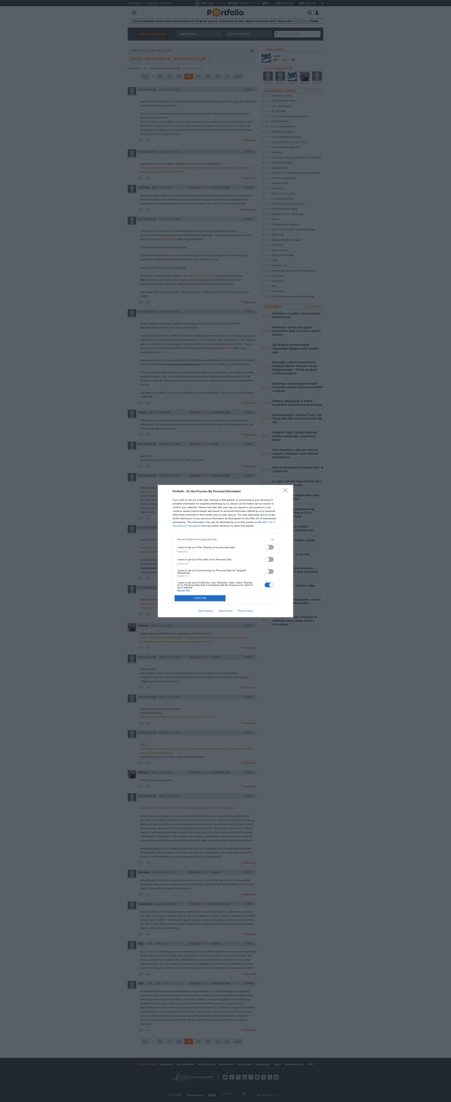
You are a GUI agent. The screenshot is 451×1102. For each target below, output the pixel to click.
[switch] (269, 547)
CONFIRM (200, 598)
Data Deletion (205, 610)
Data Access (225, 610)
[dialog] (225, 551)
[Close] (286, 491)
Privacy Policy (245, 610)
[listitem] (225, 539)
